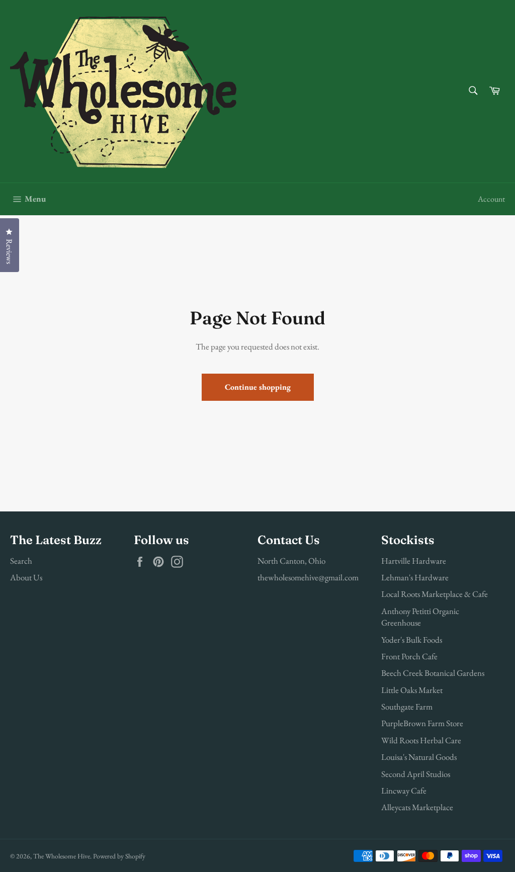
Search (21, 560)
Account (491, 199)
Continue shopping (258, 387)
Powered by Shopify (119, 855)
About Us (26, 577)
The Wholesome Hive (61, 855)
